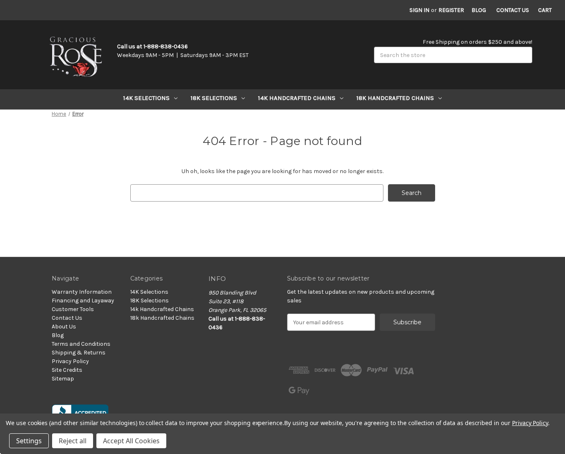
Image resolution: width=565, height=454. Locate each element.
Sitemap (63, 378)
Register (451, 10)
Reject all (72, 440)
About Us (64, 326)
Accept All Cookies (131, 440)
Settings (29, 440)
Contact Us (512, 10)
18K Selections (214, 98)
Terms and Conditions (81, 343)
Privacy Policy (70, 361)
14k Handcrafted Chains (296, 98)
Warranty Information (82, 291)
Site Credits (67, 369)
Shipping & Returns (78, 352)
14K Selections (146, 98)
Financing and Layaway (83, 300)
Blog (479, 10)
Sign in (419, 10)
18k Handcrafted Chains (395, 98)
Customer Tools (73, 309)
